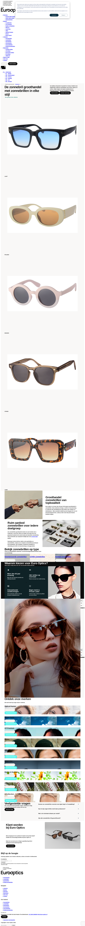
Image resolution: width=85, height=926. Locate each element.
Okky (7, 30)
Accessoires (9, 43)
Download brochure (11, 712)
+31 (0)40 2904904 (32, 914)
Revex (7, 33)
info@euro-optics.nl (42, 914)
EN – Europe (9, 81)
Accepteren (54, 15)
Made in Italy (6, 57)
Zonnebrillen (9, 38)
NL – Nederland (7, 72)
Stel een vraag (9, 809)
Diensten (5, 15)
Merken (5, 21)
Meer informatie (10, 710)
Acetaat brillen (9, 49)
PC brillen (8, 54)
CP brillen (8, 51)
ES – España (9, 78)
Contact (5, 60)
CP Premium (9, 24)
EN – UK (8, 79)
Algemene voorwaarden (9, 920)
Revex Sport (9, 35)
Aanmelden (3, 862)
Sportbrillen (8, 41)
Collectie (5, 37)
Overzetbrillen (9, 44)
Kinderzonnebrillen (10, 46)
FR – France (9, 76)
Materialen (5, 47)
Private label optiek (10, 16)
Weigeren (63, 15)
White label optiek (10, 18)
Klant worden (12, 63)
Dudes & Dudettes (10, 26)
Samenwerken (9, 19)
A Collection (9, 22)
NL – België (8, 73)
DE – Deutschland (10, 75)
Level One (8, 29)
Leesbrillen (8, 40)
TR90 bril (8, 55)
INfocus (7, 27)
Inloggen (4, 63)
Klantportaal (17, 84)
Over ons (5, 58)
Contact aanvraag (65, 92)
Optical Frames (9, 32)
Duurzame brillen (10, 52)
